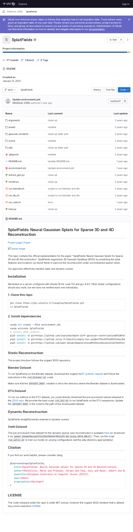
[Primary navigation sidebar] (3, 11)
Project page (15, 242)
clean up (52, 120)
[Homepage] (9, 4)
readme (52, 127)
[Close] (129, 19)
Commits (12, 60)
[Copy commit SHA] (125, 101)
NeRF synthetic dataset (90, 373)
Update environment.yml (26, 99)
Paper (27, 242)
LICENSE (36, 506)
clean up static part (58, 134)
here (106, 432)
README (11, 68)
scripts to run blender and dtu (64, 188)
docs (50, 202)
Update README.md (58, 161)
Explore (23, 4)
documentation (97, 29)
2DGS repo (18, 400)
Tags (44, 60)
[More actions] (127, 39)
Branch (29, 60)
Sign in (125, 4)
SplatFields (27, 89)
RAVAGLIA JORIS (15, 11)
